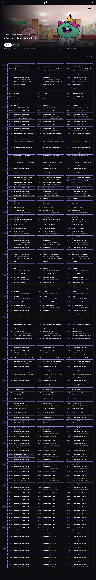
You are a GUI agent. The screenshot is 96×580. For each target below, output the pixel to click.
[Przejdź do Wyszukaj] (93, 2)
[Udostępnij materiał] (18, 45)
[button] (92, 61)
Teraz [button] (72, 57)
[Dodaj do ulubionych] (14, 45)
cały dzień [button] (89, 57)
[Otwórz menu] (3, 2)
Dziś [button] (69, 57)
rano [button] (76, 57)
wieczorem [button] (82, 57)
